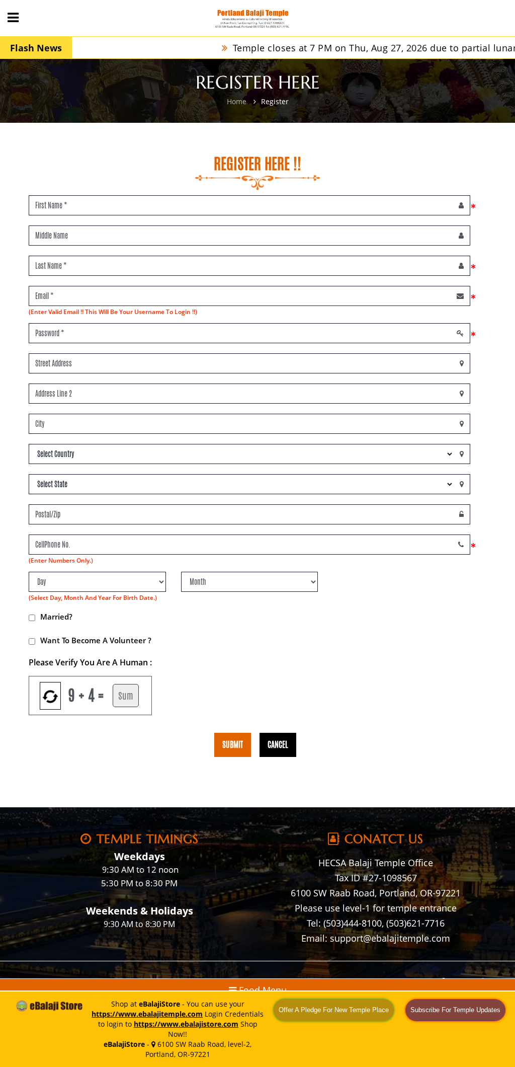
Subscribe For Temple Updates (455, 1010)
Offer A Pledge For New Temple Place (334, 1010)
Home (236, 101)
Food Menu (261, 990)
